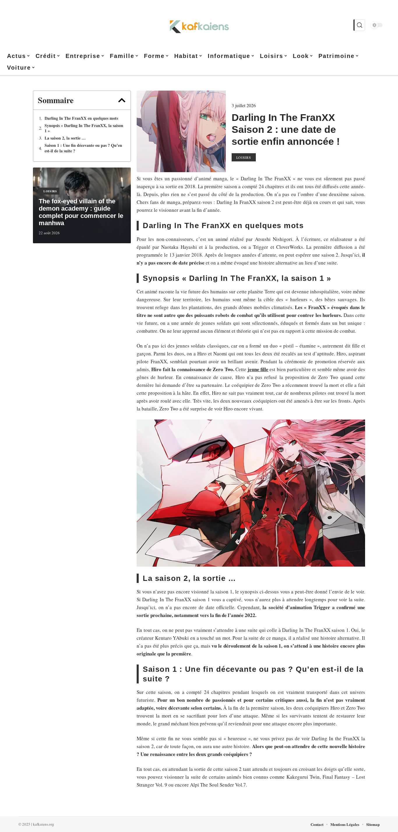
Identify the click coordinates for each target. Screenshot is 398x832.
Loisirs (50, 191)
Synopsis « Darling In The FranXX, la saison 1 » (84, 128)
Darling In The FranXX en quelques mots (81, 118)
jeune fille (258, 369)
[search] (359, 25)
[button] (122, 100)
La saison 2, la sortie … (65, 138)
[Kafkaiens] (199, 25)
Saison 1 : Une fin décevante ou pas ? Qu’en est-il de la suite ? (83, 148)
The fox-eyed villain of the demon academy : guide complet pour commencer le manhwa (81, 212)
